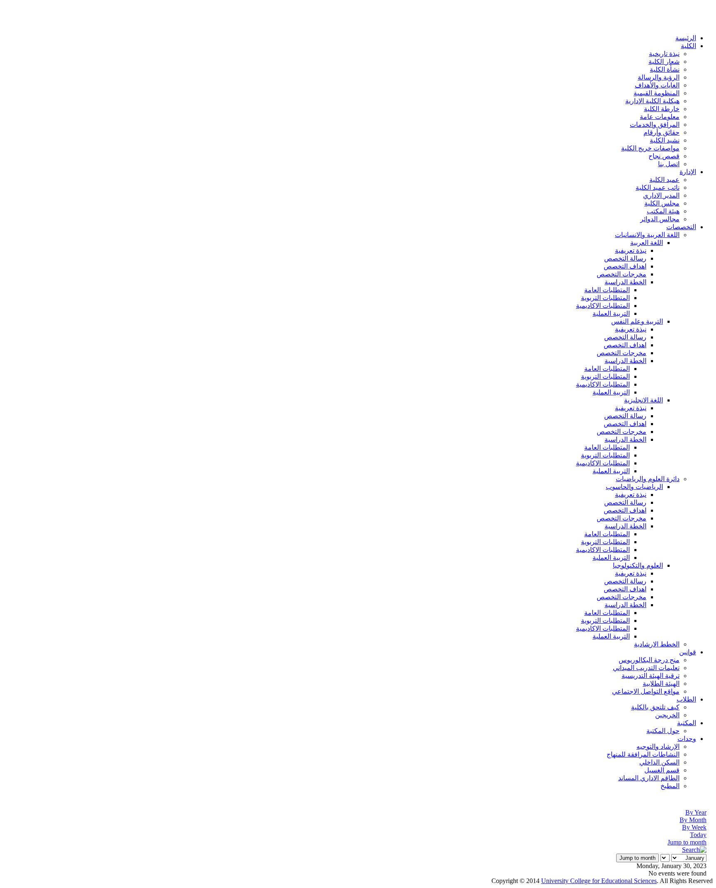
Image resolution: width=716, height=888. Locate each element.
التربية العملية (611, 313)
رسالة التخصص (625, 258)
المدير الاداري (661, 195)
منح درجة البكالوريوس (649, 659)
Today (698, 834)
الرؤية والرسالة (659, 77)
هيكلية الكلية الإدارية (652, 100)
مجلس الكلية (662, 203)
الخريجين (667, 715)
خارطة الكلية (662, 108)
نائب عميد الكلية (658, 187)
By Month (693, 819)
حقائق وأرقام (661, 132)
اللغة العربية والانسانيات (647, 234)
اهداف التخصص (625, 266)
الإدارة (688, 171)
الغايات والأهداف (657, 85)
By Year (695, 812)
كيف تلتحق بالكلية (655, 707)
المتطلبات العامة (607, 289)
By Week (694, 827)
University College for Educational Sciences (599, 880)
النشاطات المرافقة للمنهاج (643, 754)
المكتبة (686, 722)
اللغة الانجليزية (643, 400)
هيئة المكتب (663, 211)
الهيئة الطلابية (661, 683)
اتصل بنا (669, 163)
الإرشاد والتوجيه (658, 746)
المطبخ (670, 785)
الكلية (688, 45)
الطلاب (686, 699)
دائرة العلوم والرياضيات (648, 478)
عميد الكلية (664, 179)
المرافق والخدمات (655, 124)
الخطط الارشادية (657, 644)
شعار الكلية (664, 61)
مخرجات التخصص (621, 274)
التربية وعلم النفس (637, 321)
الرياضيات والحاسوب (634, 486)
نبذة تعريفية (630, 250)
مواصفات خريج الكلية (650, 148)
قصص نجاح (664, 156)
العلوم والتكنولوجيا (638, 565)
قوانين (687, 652)
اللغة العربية (646, 242)
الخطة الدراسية (625, 282)
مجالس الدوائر (660, 219)
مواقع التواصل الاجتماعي (646, 691)
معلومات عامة (660, 116)
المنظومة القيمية (657, 93)
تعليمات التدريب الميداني (646, 667)
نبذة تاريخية (664, 53)
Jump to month (687, 842)
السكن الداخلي (659, 762)
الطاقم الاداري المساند (649, 778)
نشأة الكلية (665, 69)
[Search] (694, 849)
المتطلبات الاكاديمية (603, 305)
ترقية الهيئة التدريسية (651, 675)
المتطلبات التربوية (605, 297)
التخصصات (681, 226)
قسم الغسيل (662, 770)
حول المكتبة (663, 730)
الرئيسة (685, 37)
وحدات (686, 738)
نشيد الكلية (665, 140)
